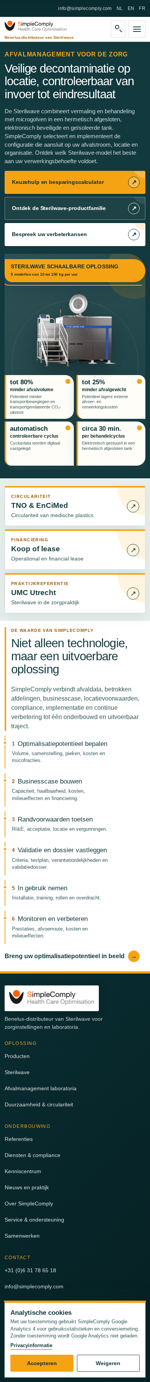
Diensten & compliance (32, 1155)
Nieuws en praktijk (27, 1187)
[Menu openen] (136, 29)
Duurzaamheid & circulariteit (39, 1104)
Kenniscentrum (23, 1171)
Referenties (19, 1139)
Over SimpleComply (29, 1203)
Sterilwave (17, 1072)
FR (142, 8)
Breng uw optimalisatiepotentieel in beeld (71, 956)
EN (131, 8)
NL (120, 8)
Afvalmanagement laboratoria (41, 1088)
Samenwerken (22, 1236)
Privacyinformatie (31, 1345)
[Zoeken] (118, 29)
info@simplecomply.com (85, 8)
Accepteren (42, 1363)
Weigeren (108, 1363)
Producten (17, 1056)
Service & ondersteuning (34, 1220)
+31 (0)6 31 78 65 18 (30, 1270)
